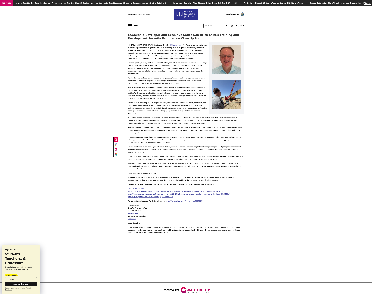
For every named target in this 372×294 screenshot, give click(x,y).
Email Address (11, 275)
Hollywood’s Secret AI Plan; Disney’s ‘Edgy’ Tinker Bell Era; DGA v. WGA (205, 3)
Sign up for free (20, 284)
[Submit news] (116, 139)
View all (367, 3)
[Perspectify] (116, 144)
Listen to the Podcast (136, 189)
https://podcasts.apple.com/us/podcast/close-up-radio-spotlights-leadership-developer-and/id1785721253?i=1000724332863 (175, 191)
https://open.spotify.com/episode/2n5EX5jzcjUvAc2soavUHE (150, 197)
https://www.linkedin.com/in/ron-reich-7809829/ (184, 201)
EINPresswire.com (176, 45)
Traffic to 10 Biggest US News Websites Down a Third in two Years (273, 3)
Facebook (132, 219)
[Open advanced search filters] (232, 25)
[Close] (38, 248)
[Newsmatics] (116, 154)
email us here (133, 213)
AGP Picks (6, 3)
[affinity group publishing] (116, 149)
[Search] (227, 25)
